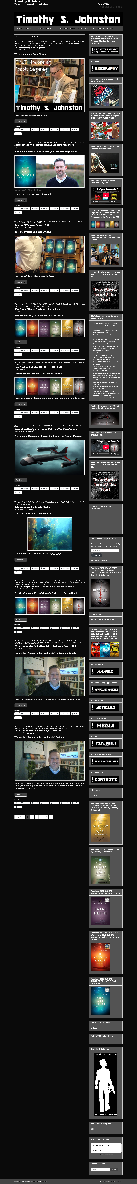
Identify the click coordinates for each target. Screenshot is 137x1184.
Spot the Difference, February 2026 (32, 225)
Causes (99, 28)
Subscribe (96, 555)
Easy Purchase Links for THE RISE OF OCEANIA (38, 367)
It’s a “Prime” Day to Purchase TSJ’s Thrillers (37, 309)
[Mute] (115, 201)
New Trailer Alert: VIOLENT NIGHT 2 (103, 359)
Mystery (68, 303)
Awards (28, 726)
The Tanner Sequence (41, 28)
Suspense (54, 221)
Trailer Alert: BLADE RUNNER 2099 (103, 391)
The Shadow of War (59, 43)
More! (109, 28)
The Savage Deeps (47, 43)
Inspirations (46, 640)
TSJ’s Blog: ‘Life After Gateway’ (64, 28)
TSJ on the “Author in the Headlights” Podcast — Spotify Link (45, 646)
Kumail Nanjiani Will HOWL (101, 371)
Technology (61, 221)
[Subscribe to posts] (92, 1130)
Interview (53, 640)
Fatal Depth (59, 42)
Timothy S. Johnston (20, 45)
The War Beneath (70, 43)
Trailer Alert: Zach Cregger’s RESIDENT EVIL (106, 398)
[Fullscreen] (118, 201)
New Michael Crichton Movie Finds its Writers (106, 339)
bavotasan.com (118, 1181)
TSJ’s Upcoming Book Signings (29, 47)
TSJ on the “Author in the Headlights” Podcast (37, 730)
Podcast (59, 640)
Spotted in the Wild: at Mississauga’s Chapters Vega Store (44, 144)
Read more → (20, 121)
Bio (92, 28)
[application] (106, 195)
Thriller (78, 43)
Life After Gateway (48, 276)
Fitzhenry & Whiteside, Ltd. (71, 42)
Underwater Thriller (44, 45)
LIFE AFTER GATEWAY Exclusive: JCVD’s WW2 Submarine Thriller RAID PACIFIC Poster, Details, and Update (105, 348)
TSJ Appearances (32, 45)
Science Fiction (24, 142)
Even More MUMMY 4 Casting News (103, 357)
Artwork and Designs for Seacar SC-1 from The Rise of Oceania (46, 429)
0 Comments (26, 50)
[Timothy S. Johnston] (68, 13)
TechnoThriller (24, 43)
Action (16, 142)
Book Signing (41, 42)
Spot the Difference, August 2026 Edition (105, 323)
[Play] (93, 201)
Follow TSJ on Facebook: (102, 1036)
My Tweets (94, 1028)
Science (28, 425)
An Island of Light (31, 42)
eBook (44, 581)
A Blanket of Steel (19, 42)
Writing (16, 427)
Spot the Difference (45, 221)
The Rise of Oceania (22, 28)
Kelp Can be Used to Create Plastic (32, 507)
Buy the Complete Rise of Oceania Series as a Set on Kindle (44, 586)
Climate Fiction (51, 42)
